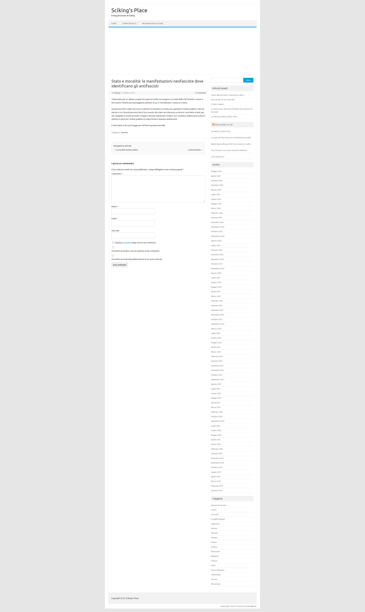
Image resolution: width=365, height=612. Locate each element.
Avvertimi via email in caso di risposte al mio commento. (135, 251)
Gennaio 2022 (216, 361)
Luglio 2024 (215, 245)
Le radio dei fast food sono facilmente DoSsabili (231, 138)
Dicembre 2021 (217, 366)
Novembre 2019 (217, 463)
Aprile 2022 (215, 347)
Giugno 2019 (216, 472)
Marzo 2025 (216, 208)
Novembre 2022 (217, 315)
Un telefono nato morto (221, 131)
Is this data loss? (218, 157)
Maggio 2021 (216, 398)
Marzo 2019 (216, 481)
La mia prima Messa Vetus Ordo (224, 117)
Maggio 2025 (216, 204)
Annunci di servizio (218, 505)
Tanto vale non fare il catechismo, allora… (228, 95)
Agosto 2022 (216, 329)
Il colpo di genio (217, 104)
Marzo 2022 (216, 352)
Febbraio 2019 (217, 486)
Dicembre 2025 (217, 185)
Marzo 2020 (216, 444)
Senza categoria (217, 570)
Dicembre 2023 (217, 255)
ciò (156, 103)
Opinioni (124, 132)
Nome (114, 206)
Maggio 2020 (216, 435)
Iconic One (225, 606)
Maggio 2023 (216, 287)
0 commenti (200, 93)
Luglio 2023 (215, 278)
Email (114, 218)
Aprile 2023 (215, 292)
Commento (117, 174)
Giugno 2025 (216, 199)
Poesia (214, 542)
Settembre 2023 (217, 269)
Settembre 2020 (217, 421)
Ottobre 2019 (216, 467)
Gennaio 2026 (216, 181)
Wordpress (251, 606)
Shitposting (215, 575)
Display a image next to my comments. (135, 243)
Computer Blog (129, 23)
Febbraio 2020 (217, 449)
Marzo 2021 (216, 407)
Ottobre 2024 (216, 231)
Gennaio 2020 (216, 453)
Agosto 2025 (216, 190)
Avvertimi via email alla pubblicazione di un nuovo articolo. (137, 259)
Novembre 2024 (217, 227)
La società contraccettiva (125, 150)
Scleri (213, 565)
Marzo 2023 (216, 296)
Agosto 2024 (216, 241)
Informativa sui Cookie (152, 23)
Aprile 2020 (215, 440)
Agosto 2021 (216, 384)
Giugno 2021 (216, 393)
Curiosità (214, 514)
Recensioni (215, 551)
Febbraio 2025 (217, 213)
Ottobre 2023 (216, 264)
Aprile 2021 (215, 403)
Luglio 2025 (215, 194)
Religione (215, 556)
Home (113, 23)
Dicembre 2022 (217, 310)
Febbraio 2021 (217, 412)
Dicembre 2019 (217, 458)
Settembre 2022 (217, 324)
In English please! (218, 519)
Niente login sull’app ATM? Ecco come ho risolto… (231, 144)
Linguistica (215, 524)
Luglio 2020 (215, 426)
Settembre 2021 (217, 379)
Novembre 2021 (217, 370)
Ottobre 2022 (216, 319)
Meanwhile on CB (224, 124)
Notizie (214, 528)
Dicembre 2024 (217, 222)
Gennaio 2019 (216, 490)
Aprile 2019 (215, 477)
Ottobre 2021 (216, 375)
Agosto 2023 (216, 273)
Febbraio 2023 (217, 301)
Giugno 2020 (216, 430)
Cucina (213, 510)
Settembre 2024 (217, 236)
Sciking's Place (129, 10)
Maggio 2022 (216, 342)
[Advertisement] (182, 51)
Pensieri (214, 538)
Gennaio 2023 (216, 305)
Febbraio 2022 (217, 356)
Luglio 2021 (215, 389)
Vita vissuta (215, 584)
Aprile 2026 (215, 176)
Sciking (117, 93)
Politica (214, 547)
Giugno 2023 (216, 282)
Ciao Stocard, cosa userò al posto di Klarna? (229, 150)
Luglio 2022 (215, 333)
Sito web (115, 231)
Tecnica (214, 579)
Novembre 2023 (217, 259)
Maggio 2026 (216, 171)
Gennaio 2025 (216, 218)
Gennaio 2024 (216, 250)
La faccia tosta (195, 150)
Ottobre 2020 (216, 416)
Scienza (214, 561)
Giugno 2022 (216, 338)
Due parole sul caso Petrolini (223, 100)
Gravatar (127, 243)
